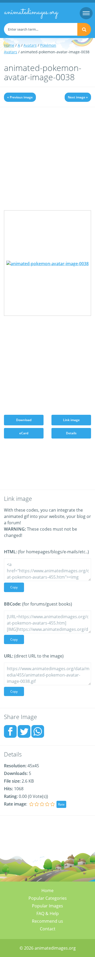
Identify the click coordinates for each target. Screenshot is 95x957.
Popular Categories (47, 898)
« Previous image (20, 97)
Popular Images (47, 906)
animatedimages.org (31, 12)
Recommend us (47, 921)
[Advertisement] (47, 162)
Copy (14, 587)
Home (9, 45)
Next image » (78, 97)
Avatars (30, 45)
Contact (47, 929)
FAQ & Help (47, 913)
